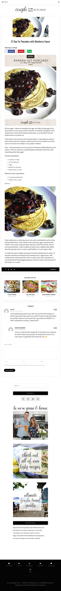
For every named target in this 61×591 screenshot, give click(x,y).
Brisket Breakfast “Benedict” (49, 294)
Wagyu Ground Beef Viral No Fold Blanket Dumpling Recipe (28, 535)
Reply (55, 309)
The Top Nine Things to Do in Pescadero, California (26, 538)
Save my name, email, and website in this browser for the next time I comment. (25, 365)
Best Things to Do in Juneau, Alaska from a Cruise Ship (27, 530)
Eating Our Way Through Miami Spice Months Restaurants (28, 527)
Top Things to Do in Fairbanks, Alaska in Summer (26, 533)
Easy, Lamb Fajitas (30, 294)
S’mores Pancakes (12, 294)
